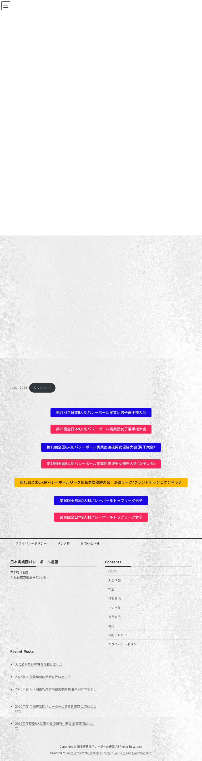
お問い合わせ (89, 543)
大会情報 (114, 580)
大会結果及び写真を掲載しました (38, 664)
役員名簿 (114, 616)
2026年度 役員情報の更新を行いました (42, 677)
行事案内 (114, 598)
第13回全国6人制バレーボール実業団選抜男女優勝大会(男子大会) (101, 447)
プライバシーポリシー (31, 543)
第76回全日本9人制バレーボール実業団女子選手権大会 (101, 429)
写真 (111, 589)
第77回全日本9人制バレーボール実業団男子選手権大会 (101, 412)
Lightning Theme (99, 753)
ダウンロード (42, 388)
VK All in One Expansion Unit (133, 753)
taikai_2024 (18, 388)
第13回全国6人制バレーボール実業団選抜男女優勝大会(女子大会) (101, 464)
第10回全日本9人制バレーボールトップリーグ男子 (101, 501)
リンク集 (63, 543)
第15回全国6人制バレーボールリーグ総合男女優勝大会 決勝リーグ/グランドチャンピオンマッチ (101, 482)
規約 (111, 626)
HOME (113, 571)
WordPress (74, 753)
